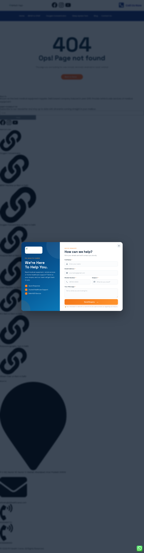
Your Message (70, 287)
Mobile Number (70, 278)
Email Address (70, 269)
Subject (95, 278)
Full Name (68, 260)
